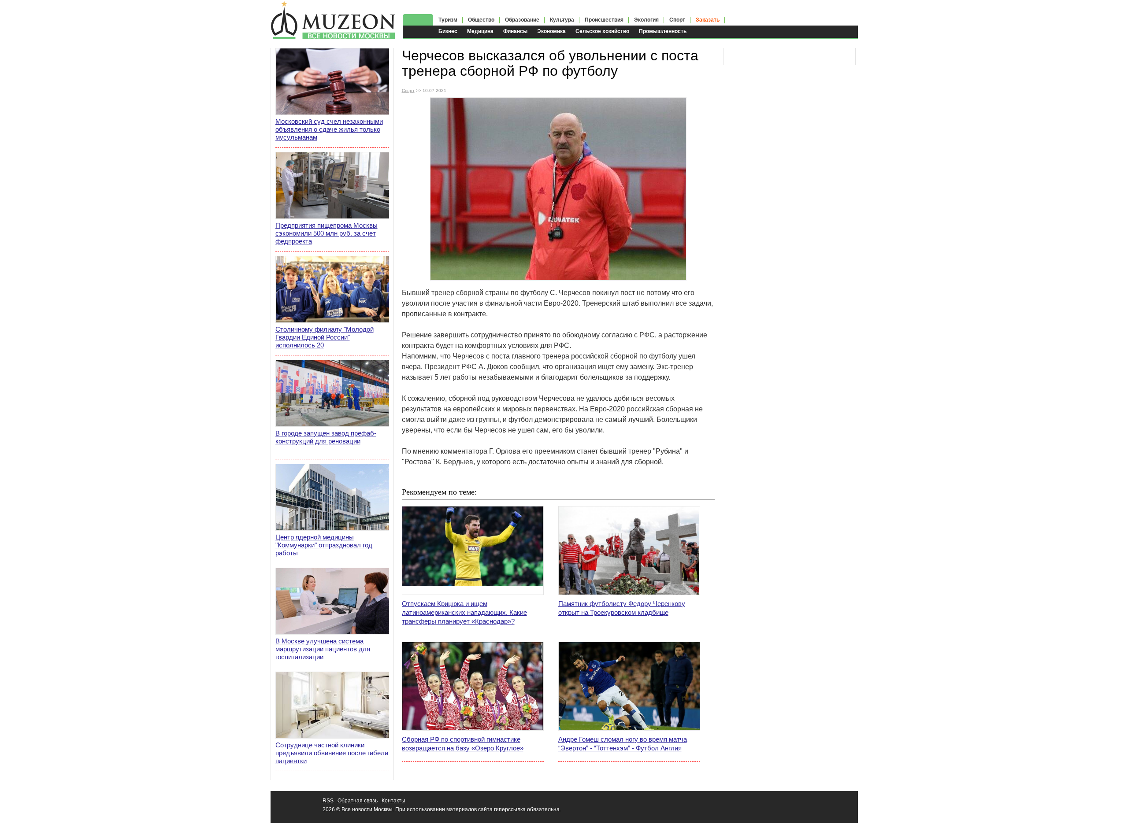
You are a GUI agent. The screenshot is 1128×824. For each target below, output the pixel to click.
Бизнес (447, 31)
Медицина (480, 31)
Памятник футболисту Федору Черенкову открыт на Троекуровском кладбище (621, 608)
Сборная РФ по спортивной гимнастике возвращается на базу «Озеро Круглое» (462, 743)
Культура (562, 20)
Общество (481, 20)
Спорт (677, 20)
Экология (646, 20)
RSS (328, 801)
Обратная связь (358, 801)
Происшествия (604, 20)
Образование (522, 20)
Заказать (708, 20)
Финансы (515, 31)
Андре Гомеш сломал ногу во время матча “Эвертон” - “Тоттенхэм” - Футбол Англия (622, 743)
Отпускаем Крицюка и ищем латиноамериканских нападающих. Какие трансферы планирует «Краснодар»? (464, 612)
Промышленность (662, 31)
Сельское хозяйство (602, 31)
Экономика (551, 31)
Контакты (393, 801)
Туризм (447, 20)
